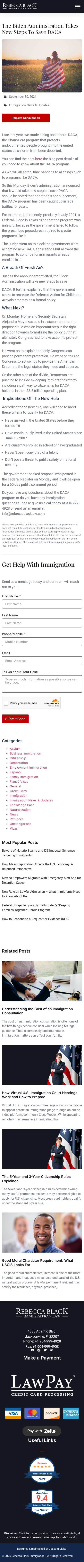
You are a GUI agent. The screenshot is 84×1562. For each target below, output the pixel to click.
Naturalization (20, 810)
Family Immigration (24, 777)
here (39, 159)
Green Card (18, 791)
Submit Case (15, 719)
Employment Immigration (28, 767)
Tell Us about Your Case (20, 672)
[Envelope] (32, 1350)
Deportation (19, 763)
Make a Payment (42, 1358)
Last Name (10, 615)
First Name (10, 596)
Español (15, 772)
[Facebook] (38, 1350)
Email (6, 653)
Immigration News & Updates (29, 105)
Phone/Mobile (12, 634)
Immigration (18, 796)
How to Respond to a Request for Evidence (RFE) (35, 919)
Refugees (16, 819)
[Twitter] (45, 1350)
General (15, 786)
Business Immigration (25, 753)
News (14, 814)
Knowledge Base (22, 805)
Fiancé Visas (19, 781)
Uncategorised (20, 824)
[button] (77, 6)
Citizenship (18, 758)
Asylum (15, 749)
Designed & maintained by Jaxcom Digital (42, 1548)
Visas (14, 828)
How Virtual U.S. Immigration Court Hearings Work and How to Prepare (39, 1095)
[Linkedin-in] (51, 1350)
